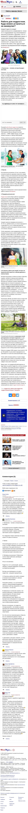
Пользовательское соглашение (7, 776)
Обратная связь (21, 800)
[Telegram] (18, 18)
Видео (2, 809)
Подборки (3, 799)
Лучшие (16, 480)
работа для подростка (16, 388)
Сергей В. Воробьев (10, 519)
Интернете (12, 191)
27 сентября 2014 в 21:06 (7, 521)
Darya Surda (5, 494)
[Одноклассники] (16, 18)
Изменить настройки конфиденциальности (10, 793)
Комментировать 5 (14, 400)
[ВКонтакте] (14, 18)
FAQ (10, 799)
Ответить (8, 515)
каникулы (17, 390)
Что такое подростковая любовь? (18, 455)
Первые (12, 480)
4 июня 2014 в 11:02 (6, 694)
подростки (7, 388)
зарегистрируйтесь (7, 485)
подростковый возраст (7, 390)
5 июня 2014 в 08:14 (6, 651)
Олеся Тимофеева (9, 664)
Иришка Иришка (9, 649)
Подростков (4, 196)
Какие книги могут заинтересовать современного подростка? (17, 447)
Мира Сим (7, 692)
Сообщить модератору (9, 497)
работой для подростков (12, 127)
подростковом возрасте (19, 385)
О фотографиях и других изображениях (9, 779)
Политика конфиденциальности (8, 775)
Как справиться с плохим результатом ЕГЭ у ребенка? (18, 462)
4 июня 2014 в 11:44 (6, 666)
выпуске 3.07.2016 (16, 428)
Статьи (2, 801)
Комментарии (4, 805)
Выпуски (2, 797)
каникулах (5, 47)
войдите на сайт (18, 485)
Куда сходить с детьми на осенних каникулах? (18, 440)
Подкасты (3, 807)
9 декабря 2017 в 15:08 (7, 496)
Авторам (11, 801)
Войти (20, 2)
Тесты (2, 803)
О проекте (11, 797)
